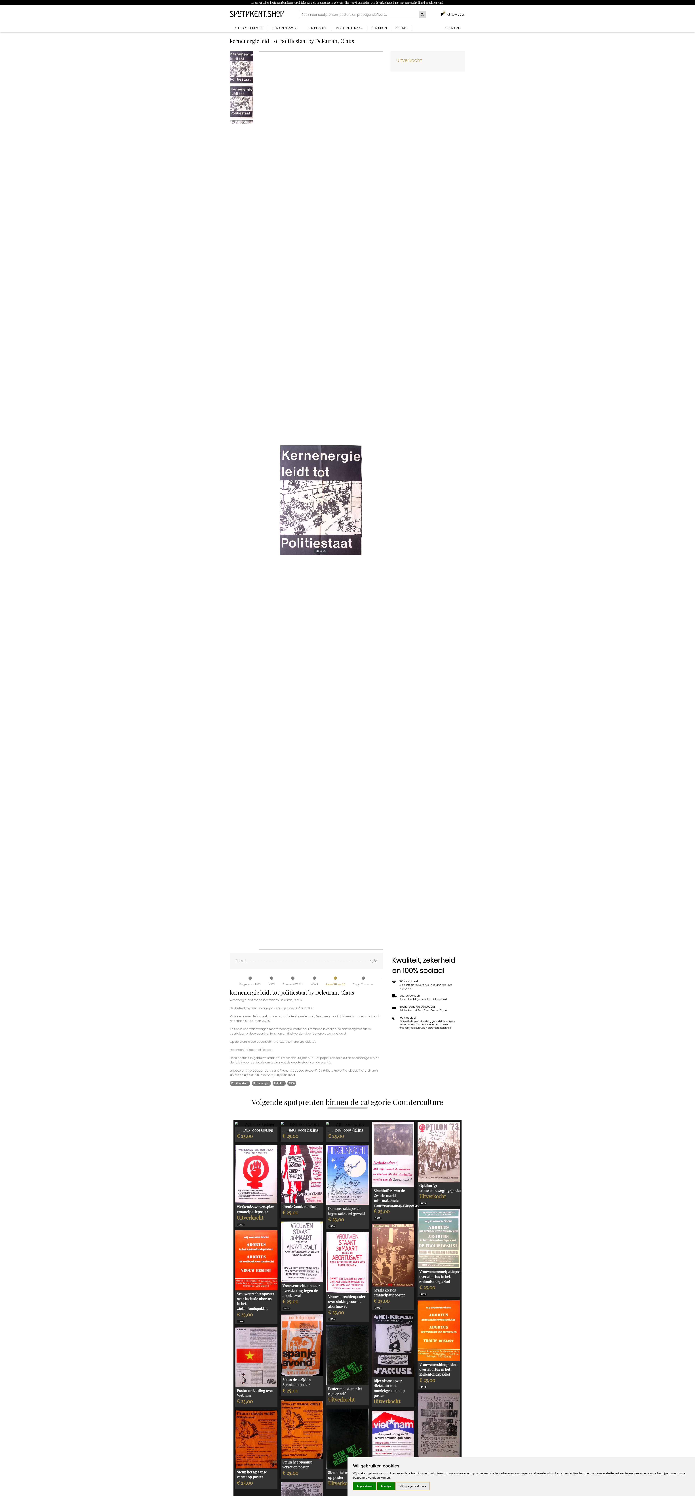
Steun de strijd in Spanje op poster (297, 1382)
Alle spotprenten (249, 28)
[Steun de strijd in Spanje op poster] (302, 1345)
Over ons (453, 28)
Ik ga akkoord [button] (364, 1486)
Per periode (317, 28)
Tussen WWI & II (293, 984)
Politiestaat (240, 1083)
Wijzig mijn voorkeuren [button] (412, 1486)
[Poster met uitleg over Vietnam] (256, 1357)
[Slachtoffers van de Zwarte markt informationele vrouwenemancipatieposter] (393, 1154)
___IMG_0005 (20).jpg (255, 1129)
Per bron (379, 28)
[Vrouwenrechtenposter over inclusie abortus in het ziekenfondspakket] (256, 1260)
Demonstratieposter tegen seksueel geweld (346, 1211)
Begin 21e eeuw (363, 984)
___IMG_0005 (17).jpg (345, 1129)
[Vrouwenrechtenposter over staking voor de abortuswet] (347, 1262)
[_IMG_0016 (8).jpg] (302, 1174)
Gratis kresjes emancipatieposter (389, 1292)
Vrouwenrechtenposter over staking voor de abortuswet (346, 1301)
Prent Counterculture (300, 1206)
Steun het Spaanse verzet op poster (298, 1464)
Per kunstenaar (349, 28)
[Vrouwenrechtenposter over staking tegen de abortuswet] (302, 1252)
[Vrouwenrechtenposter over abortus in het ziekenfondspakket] (439, 1330)
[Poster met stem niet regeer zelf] (347, 1355)
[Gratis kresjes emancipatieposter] (393, 1255)
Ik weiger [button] (386, 1486)
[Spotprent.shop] (257, 14)
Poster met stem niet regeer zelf (345, 1391)
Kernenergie (261, 1083)
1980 (292, 1083)
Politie (279, 1083)
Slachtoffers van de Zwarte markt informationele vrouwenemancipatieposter (396, 1198)
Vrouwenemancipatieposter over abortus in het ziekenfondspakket (442, 1276)
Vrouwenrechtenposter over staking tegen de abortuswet (301, 1290)
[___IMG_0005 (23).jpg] (302, 1124)
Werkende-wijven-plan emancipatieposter (255, 1209)
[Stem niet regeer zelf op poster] (347, 1439)
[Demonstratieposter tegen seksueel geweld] (347, 1175)
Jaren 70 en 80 (335, 984)
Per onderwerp (285, 28)
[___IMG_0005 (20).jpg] (256, 1124)
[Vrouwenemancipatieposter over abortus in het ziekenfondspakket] (439, 1238)
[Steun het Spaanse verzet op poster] (302, 1429)
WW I (272, 984)
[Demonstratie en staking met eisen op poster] (439, 1425)
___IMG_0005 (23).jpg (300, 1129)
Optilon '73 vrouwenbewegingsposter (440, 1188)
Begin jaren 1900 (250, 984)
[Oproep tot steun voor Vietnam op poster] (393, 1439)
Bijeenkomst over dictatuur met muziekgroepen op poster (389, 1388)
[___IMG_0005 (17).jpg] (347, 1124)
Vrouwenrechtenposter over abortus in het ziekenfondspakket (438, 1369)
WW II (314, 984)
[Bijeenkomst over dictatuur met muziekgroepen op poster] (393, 1345)
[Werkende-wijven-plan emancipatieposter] (256, 1174)
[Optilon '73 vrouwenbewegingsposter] (439, 1152)
